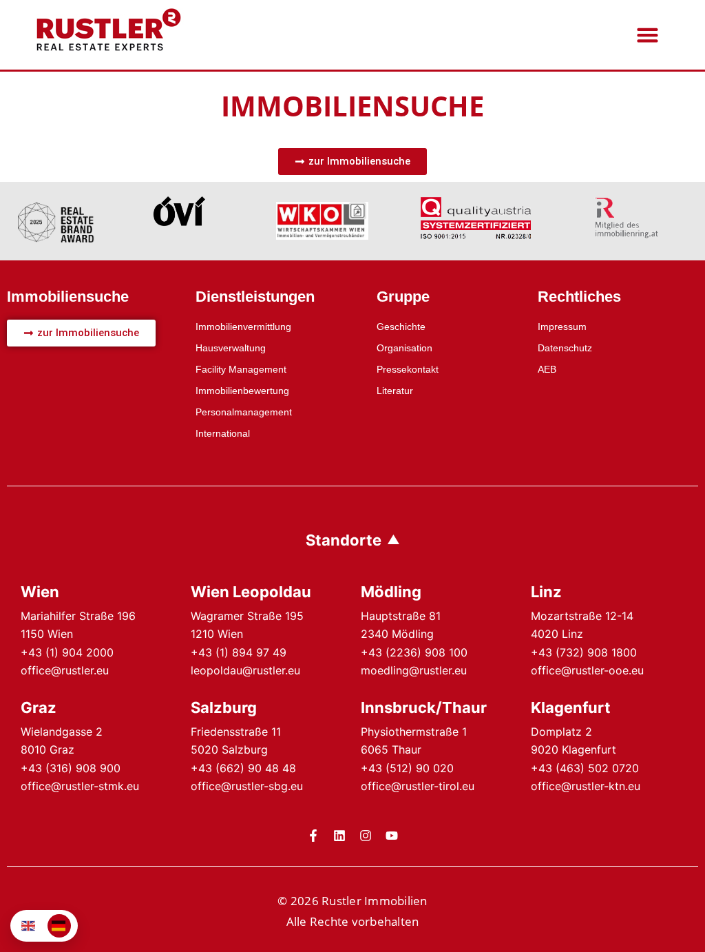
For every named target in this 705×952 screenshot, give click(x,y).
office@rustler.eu (65, 670)
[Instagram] (365, 835)
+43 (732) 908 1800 (584, 652)
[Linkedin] (339, 835)
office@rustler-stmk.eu (80, 786)
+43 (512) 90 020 (407, 768)
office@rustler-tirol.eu (417, 786)
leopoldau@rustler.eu (245, 670)
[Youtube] (392, 835)
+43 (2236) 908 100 (414, 652)
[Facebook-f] (313, 835)
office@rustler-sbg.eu (247, 786)
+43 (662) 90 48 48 (243, 768)
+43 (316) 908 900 (70, 768)
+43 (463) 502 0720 (585, 768)
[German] (59, 926)
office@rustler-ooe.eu (587, 670)
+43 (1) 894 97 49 (238, 652)
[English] (29, 926)
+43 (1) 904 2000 (67, 652)
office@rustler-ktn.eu (585, 786)
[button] (648, 35)
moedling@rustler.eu (414, 670)
